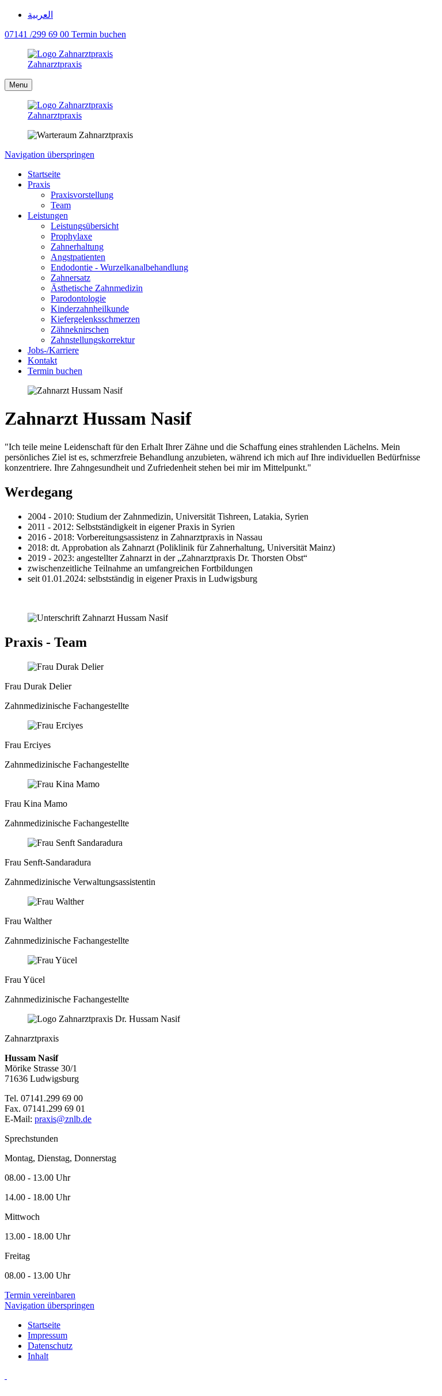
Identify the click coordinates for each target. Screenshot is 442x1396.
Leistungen (48, 215)
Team (61, 205)
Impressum (47, 1335)
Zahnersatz (70, 278)
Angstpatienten (78, 257)
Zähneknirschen (80, 329)
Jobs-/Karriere (53, 350)
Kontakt (42, 360)
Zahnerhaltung (77, 246)
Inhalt (38, 1356)
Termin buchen (55, 371)
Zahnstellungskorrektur (93, 340)
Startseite (44, 174)
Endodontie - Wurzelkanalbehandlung (119, 267)
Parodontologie (78, 298)
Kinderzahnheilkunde (90, 309)
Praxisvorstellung (82, 195)
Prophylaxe (71, 236)
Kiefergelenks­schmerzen (95, 319)
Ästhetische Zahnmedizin (97, 288)
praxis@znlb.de (63, 1119)
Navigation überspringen (49, 154)
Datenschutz (50, 1346)
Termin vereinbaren (40, 1295)
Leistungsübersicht (85, 226)
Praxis (39, 184)
